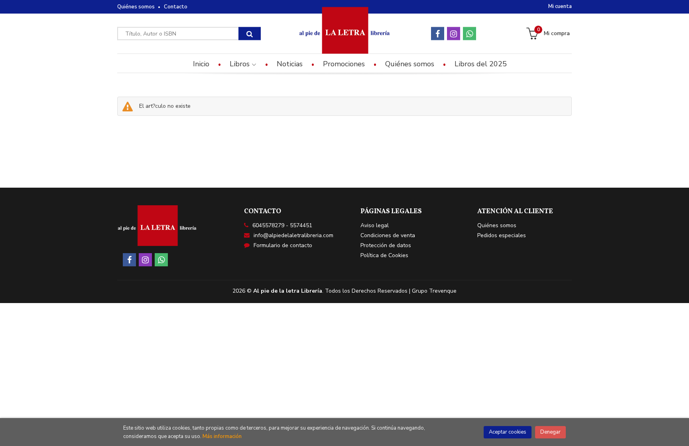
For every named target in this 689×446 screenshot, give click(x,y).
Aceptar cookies (507, 432)
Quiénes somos (136, 6)
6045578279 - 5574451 (282, 225)
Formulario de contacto (283, 245)
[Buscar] (249, 33)
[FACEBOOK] (437, 33)
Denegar (550, 432)
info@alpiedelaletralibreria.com (293, 235)
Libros (241, 64)
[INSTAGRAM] (453, 33)
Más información (222, 436)
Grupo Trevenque (434, 291)
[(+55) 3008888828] (469, 33)
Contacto (175, 6)
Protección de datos (385, 245)
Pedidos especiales (501, 235)
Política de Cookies (384, 255)
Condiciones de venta (387, 235)
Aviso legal (374, 225)
